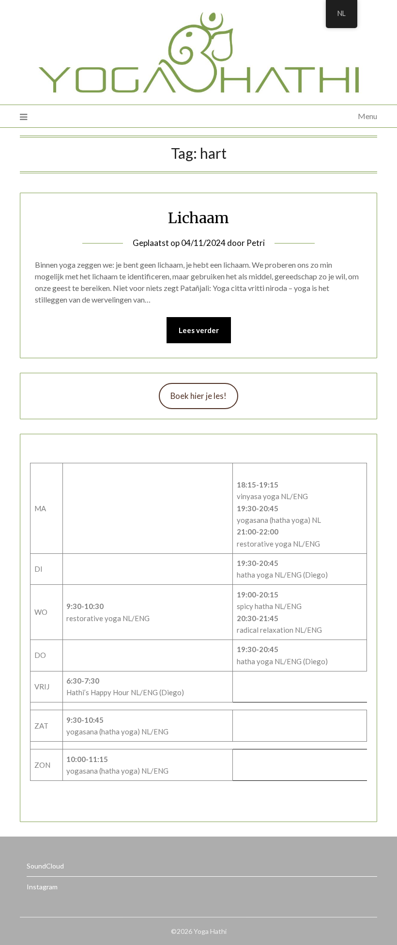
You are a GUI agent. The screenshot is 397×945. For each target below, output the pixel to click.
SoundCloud (45, 866)
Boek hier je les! (198, 396)
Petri (255, 243)
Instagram (42, 887)
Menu (367, 116)
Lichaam (198, 218)
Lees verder (199, 330)
